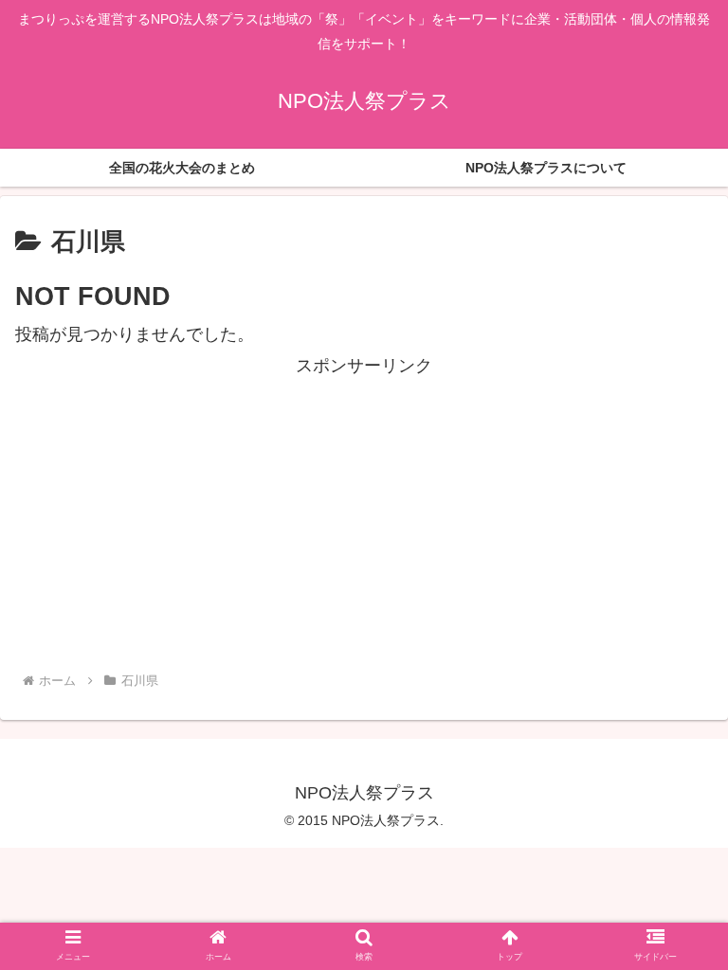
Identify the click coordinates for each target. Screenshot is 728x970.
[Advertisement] (364, 513)
